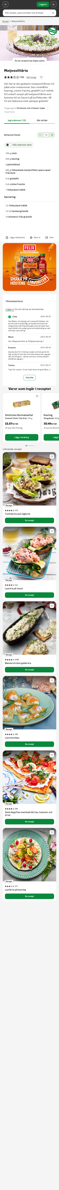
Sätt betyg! (31, 77)
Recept (5, 21)
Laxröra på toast (14, 588)
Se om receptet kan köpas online (29, 61)
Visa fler (29, 377)
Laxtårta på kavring (15, 889)
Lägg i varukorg (22, 437)
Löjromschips (12, 738)
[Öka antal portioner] (52, 135)
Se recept (29, 520)
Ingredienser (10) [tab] (17, 120)
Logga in (43, 4)
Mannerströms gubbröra (18, 663)
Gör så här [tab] (42, 120)
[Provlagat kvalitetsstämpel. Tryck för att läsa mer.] (52, 31)
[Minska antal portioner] (40, 135)
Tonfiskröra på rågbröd (17, 514)
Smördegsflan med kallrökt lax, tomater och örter (28, 814)
